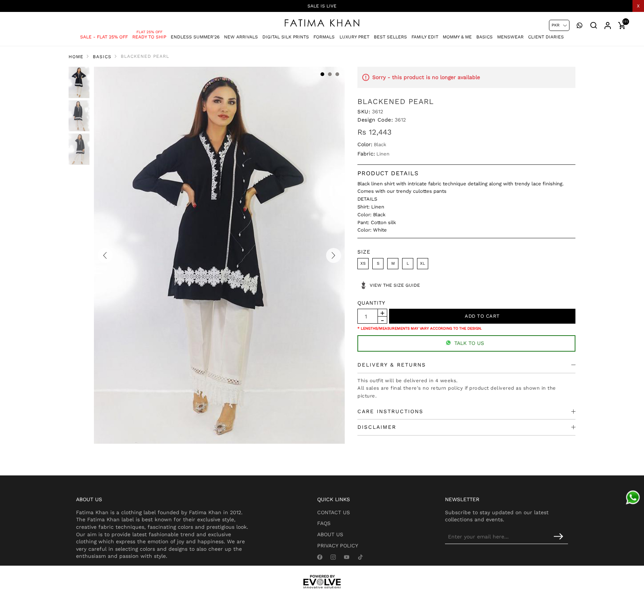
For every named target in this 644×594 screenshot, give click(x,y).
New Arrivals (241, 37)
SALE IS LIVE (322, 6)
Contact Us (333, 512)
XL (422, 263)
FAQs (324, 523)
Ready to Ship (149, 37)
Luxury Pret (354, 37)
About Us (330, 534)
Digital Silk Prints (285, 37)
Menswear (510, 37)
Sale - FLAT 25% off (104, 37)
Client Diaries (546, 37)
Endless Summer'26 (195, 37)
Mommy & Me (457, 37)
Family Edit (424, 37)
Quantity (371, 303)
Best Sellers (390, 37)
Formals (324, 37)
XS (363, 263)
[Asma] (632, 497)
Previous (105, 255)
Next (333, 255)
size (363, 252)
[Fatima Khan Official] (322, 22)
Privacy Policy (337, 546)
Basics (484, 37)
